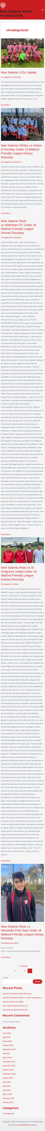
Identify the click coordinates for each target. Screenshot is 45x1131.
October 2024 (8, 1045)
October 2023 (8, 1070)
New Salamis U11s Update (18, 72)
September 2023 (9, 1074)
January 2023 (8, 1102)
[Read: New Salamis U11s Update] (22, 53)
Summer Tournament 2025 (13, 1002)
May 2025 (6, 1037)
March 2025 (7, 1041)
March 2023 (7, 1094)
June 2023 (7, 1082)
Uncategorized (6, 77)
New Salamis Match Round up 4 (15, 1006)
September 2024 (9, 1049)
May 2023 (6, 1086)
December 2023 (9, 1062)
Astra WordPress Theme (27, 1125)
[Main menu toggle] (42, 9)
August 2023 (8, 1078)
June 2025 (7, 1033)
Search (5, 978)
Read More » (6, 104)
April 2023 (7, 1090)
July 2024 (6, 1053)
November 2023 (9, 1066)
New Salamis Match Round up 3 (15, 1010)
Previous (22, 966)
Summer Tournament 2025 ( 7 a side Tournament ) (22, 998)
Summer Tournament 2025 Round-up (17, 994)
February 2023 (8, 1098)
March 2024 (7, 1058)
